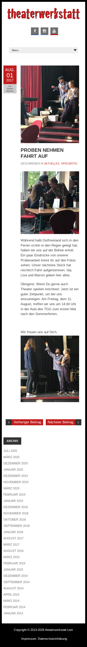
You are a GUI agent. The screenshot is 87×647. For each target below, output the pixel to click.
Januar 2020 (13, 469)
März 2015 (11, 557)
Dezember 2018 (15, 507)
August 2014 (13, 588)
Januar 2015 (13, 569)
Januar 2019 (13, 500)
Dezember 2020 (15, 463)
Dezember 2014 (15, 575)
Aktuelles (51, 163)
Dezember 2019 (15, 475)
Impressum (28, 638)
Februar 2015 (14, 563)
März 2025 (11, 457)
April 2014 (11, 594)
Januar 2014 (13, 613)
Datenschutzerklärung (52, 638)
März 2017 (11, 544)
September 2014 (16, 582)
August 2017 (13, 538)
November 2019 (15, 482)
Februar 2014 (14, 607)
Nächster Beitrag (60, 422)
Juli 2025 (10, 450)
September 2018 (16, 525)
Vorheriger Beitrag (27, 422)
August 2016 (13, 550)
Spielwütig (69, 163)
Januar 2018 (13, 532)
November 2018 (15, 513)
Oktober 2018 (14, 519)
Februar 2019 (14, 494)
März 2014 (11, 600)
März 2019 (11, 488)
